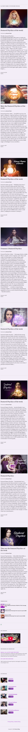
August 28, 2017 (3, 592)
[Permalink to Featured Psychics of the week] (14, 176)
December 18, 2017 (4, 72)
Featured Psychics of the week (12, 179)
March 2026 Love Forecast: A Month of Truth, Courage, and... (15, 606)
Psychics (2, 73)
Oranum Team (9, 33)
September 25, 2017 (4, 514)
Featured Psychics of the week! (12, 30)
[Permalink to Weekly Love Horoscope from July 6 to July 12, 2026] (3, 616)
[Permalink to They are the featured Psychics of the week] (14, 545)
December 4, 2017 (4, 145)
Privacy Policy (11, 721)
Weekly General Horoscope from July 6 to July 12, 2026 (15, 610)
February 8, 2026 (8, 609)
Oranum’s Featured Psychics (11, 249)
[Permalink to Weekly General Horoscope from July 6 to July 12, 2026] (3, 611)
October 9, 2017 (3, 442)
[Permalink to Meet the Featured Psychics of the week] (14, 103)
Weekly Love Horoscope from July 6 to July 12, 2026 (15, 615)
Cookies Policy (17, 721)
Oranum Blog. (17, 729)
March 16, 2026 (7, 604)
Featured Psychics (7, 476)
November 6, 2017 (4, 295)
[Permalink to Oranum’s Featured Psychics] (14, 245)
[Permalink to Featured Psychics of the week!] (14, 27)
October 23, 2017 (3, 368)
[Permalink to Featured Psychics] (14, 473)
